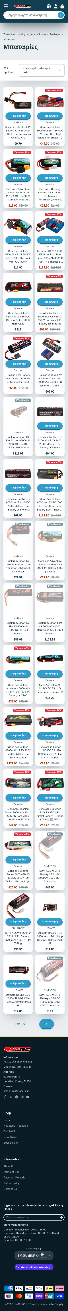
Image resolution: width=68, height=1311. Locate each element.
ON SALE (9, 1131)
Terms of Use (11, 1171)
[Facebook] (5, 1097)
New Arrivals (10, 1137)
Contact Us (10, 1188)
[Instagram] (22, 1097)
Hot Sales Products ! (15, 1125)
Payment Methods (14, 1177)
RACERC (20, 1304)
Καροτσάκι (62, 6)
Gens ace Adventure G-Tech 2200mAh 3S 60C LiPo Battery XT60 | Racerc (50, 550)
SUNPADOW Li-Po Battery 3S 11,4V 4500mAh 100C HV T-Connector (50, 860)
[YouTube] (28, 1097)
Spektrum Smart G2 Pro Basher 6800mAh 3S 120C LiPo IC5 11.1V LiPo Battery (18, 426)
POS (28, 1304)
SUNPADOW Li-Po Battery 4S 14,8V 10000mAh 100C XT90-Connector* (50, 984)
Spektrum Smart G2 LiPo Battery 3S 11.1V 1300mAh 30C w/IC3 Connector (18, 550)
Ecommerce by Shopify (50, 1304)
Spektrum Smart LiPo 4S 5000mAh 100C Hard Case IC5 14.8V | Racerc (50, 612)
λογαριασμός (55, 6)
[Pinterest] (16, 1097)
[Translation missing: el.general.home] (23, 6)
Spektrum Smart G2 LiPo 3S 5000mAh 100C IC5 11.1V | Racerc (18, 612)
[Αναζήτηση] (61, 15)
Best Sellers (10, 1142)
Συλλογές (55, 34)
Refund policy (11, 1183)
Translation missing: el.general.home (24, 34)
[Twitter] (10, 1097)
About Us (9, 1166)
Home (7, 1120)
